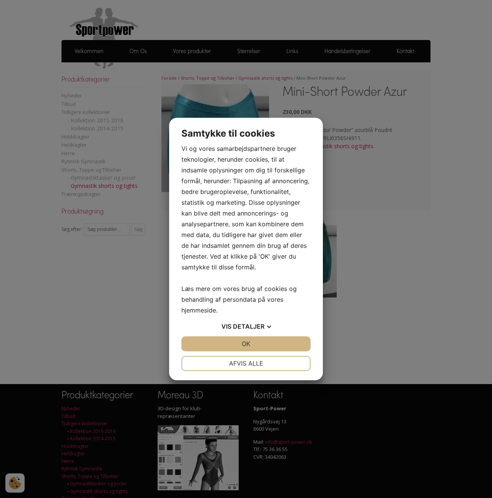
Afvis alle (246, 363)
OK (246, 344)
